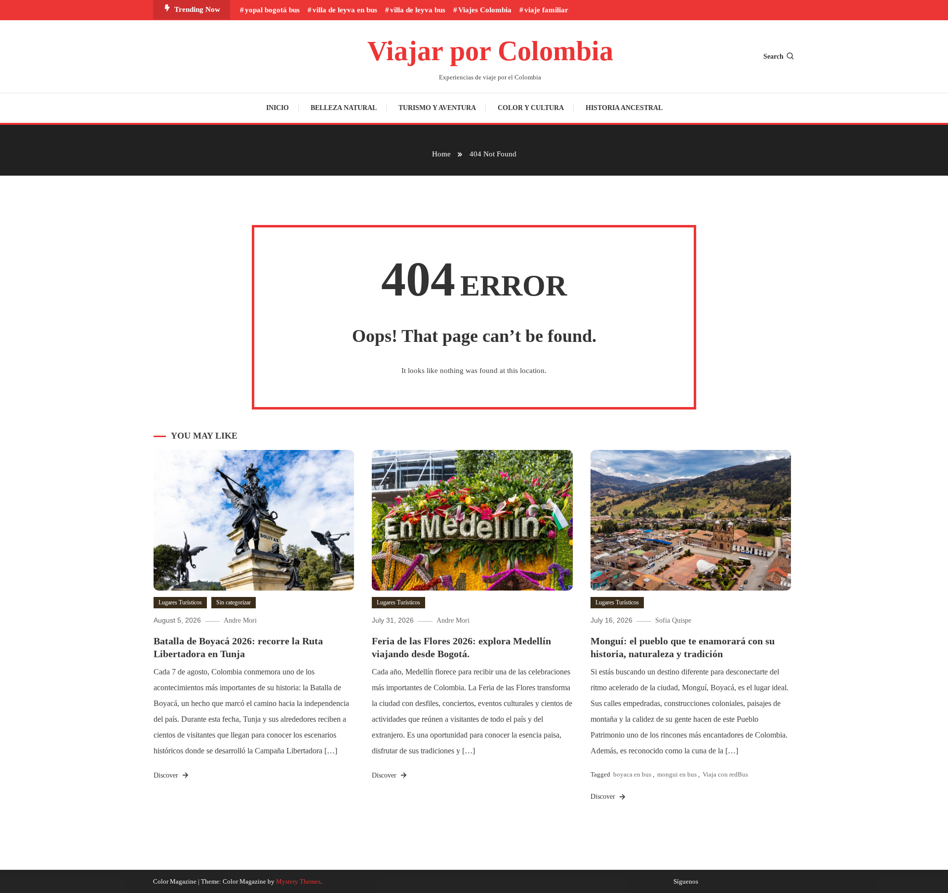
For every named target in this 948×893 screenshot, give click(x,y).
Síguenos (685, 881)
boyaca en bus (632, 774)
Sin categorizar (233, 602)
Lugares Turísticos (180, 602)
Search (773, 56)
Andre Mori (240, 620)
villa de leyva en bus (345, 10)
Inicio (277, 108)
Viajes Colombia (485, 10)
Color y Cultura (531, 108)
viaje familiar (546, 10)
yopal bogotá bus (272, 10)
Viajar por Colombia (490, 51)
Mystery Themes (298, 881)
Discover (167, 775)
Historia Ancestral (624, 108)
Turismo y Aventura (437, 108)
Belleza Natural (344, 108)
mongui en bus (677, 774)
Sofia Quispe (673, 620)
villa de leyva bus (417, 10)
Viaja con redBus (725, 774)
